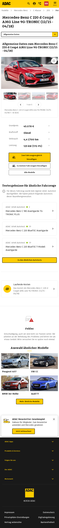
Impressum (9, 512)
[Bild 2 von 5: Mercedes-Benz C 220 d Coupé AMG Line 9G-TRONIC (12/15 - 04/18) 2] (24, 96)
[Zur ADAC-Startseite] (6, 3)
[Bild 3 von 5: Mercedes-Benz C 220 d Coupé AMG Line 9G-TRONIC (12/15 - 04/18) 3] (38, 96)
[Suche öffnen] (28, 3)
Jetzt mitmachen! (23, 431)
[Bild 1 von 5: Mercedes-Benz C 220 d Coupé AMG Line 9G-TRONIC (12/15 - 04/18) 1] (10, 96)
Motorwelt (9, 479)
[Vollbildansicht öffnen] (54, 61)
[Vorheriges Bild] (20, 105)
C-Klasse (37, 10)
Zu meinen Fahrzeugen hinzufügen (32, 166)
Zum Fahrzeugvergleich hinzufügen (31, 157)
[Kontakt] (39, 3)
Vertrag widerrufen (13, 522)
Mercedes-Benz (21, 10)
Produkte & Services (12, 451)
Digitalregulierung (46, 517)
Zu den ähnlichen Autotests (29, 260)
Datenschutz (49, 512)
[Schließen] (54, 419)
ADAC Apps (9, 442)
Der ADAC (8, 470)
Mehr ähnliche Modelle (30, 401)
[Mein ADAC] (34, 3)
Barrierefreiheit (48, 522)
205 (48, 10)
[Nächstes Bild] (38, 105)
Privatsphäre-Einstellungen (16, 517)
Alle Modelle (29, 172)
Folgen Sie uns (10, 460)
